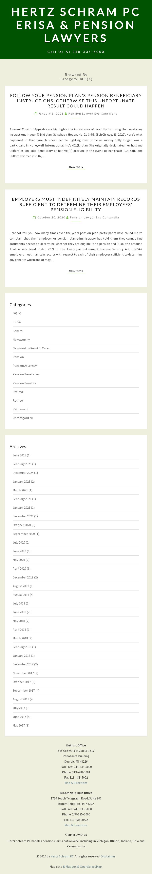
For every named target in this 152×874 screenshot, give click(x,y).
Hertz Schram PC (62, 856)
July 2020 (19, 542)
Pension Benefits (24, 383)
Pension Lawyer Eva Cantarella (93, 113)
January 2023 (21, 481)
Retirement (21, 409)
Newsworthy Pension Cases (31, 348)
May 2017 (19, 725)
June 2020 (19, 551)
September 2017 (24, 690)
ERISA (17, 322)
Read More (77, 166)
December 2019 (23, 577)
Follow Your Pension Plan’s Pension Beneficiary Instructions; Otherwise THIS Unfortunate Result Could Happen (76, 100)
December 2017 (23, 664)
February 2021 (22, 499)
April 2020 (19, 568)
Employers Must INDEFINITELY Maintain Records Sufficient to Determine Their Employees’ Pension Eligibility (76, 204)
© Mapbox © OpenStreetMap (82, 866)
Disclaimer (108, 856)
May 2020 (19, 560)
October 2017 (22, 682)
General (18, 331)
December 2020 (23, 516)
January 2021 (21, 507)
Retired (18, 392)
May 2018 (19, 621)
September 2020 (24, 534)
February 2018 (22, 647)
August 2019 (21, 586)
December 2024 (23, 473)
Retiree (18, 400)
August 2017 (21, 699)
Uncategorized (23, 418)
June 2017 (19, 717)
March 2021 (20, 490)
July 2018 (19, 603)
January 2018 (21, 656)
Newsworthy (21, 339)
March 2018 (20, 638)
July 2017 (19, 708)
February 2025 (22, 464)
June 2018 (19, 612)
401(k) (17, 313)
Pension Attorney (25, 366)
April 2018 (19, 629)
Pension (18, 357)
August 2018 (21, 595)
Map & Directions (76, 783)
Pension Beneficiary (26, 374)
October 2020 (22, 525)
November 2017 (23, 673)
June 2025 (19, 455)
